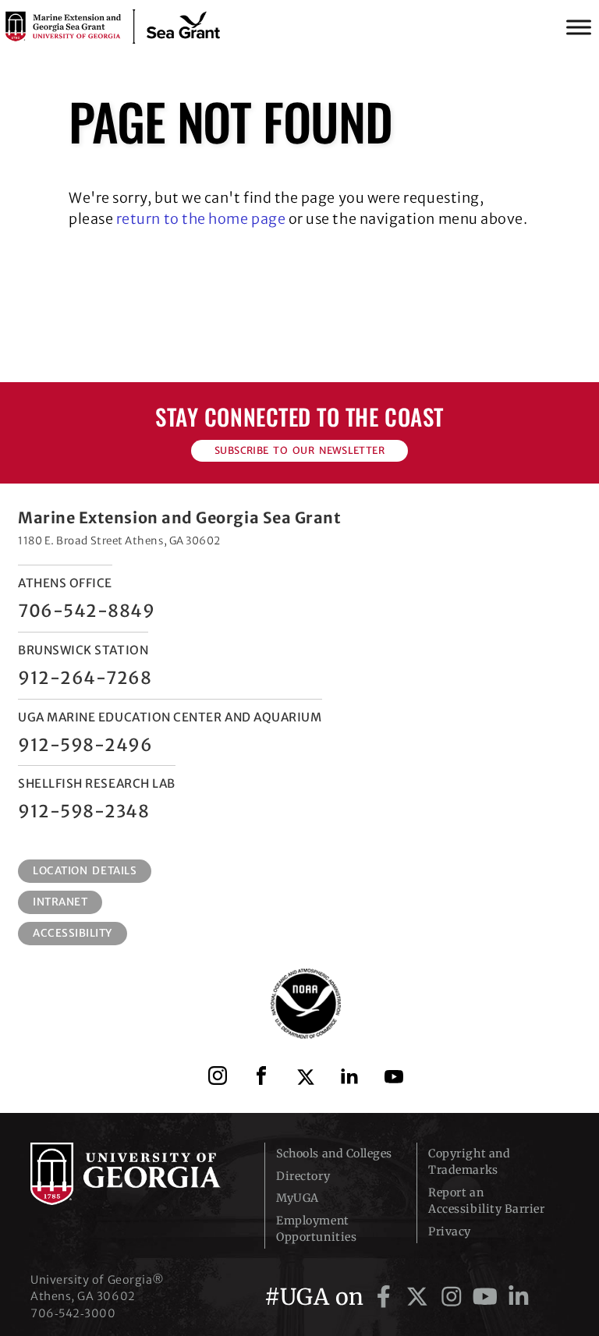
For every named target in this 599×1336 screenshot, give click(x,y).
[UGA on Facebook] (386, 1297)
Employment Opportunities (316, 1229)
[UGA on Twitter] (420, 1297)
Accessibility (72, 933)
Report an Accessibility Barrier (486, 1200)
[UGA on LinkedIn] (519, 1297)
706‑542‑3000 (72, 1313)
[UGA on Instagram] (454, 1297)
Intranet (60, 902)
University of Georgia (135, 1174)
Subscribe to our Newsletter (299, 450)
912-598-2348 (83, 811)
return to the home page (200, 219)
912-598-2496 (85, 745)
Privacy (449, 1231)
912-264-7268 (84, 678)
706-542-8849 (86, 611)
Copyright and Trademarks (469, 1161)
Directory (303, 1176)
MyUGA (297, 1198)
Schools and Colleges (334, 1153)
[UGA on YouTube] (488, 1297)
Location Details (84, 870)
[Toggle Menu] (578, 26)
